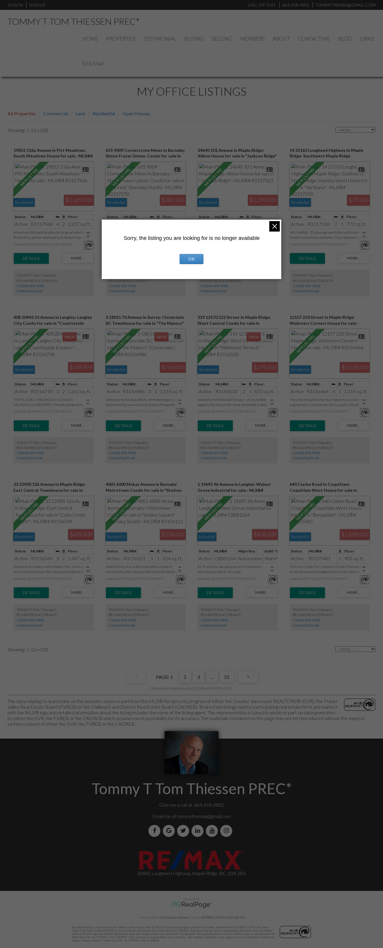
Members (252, 39)
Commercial (55, 113)
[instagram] (227, 831)
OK (191, 258)
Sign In (15, 4)
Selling (222, 39)
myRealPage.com (191, 905)
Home (90, 39)
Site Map (93, 64)
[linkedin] (199, 831)
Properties (121, 39)
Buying (194, 39)
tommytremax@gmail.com (204, 816)
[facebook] (155, 831)
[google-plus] (170, 831)
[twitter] (184, 831)
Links (367, 39)
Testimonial (160, 39)
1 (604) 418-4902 (30, 286)
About (281, 39)
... (212, 677)
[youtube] (213, 831)
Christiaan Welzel (174, 917)
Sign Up (37, 4)
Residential (103, 113)
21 (227, 677)
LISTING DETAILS (31, 258)
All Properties (21, 113)
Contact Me (314, 39)
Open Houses (136, 113)
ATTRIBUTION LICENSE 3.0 (222, 917)
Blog (345, 39)
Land (80, 113)
